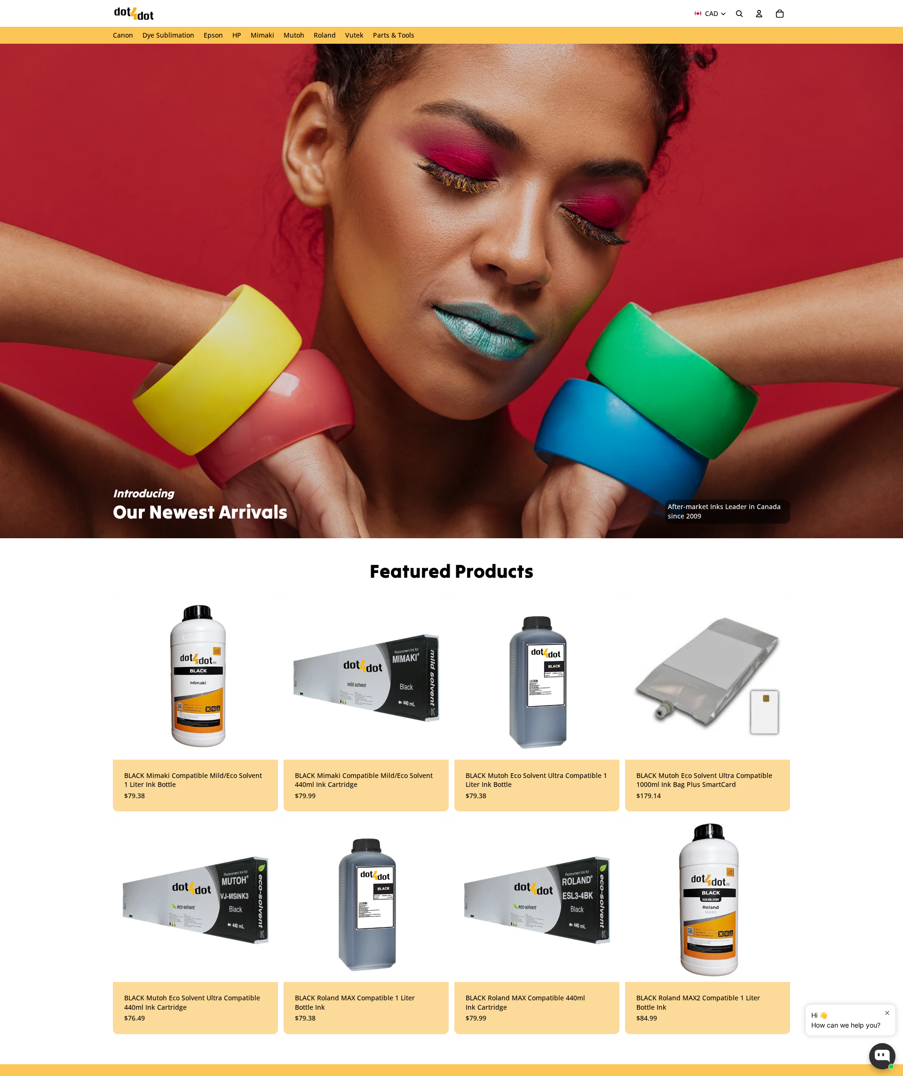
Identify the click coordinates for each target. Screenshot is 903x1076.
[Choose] (263, 745)
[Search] (739, 13)
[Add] (604, 745)
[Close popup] (887, 1012)
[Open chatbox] (882, 1056)
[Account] (759, 13)
